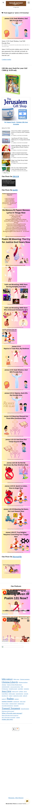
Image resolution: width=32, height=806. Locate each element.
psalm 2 (11, 695)
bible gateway (7, 679)
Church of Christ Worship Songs (14, 684)
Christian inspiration (25, 679)
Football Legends (13, 688)
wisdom (18, 717)
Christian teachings (23, 682)
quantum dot (16, 701)
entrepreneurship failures (15, 686)
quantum (17, 699)
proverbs (26, 693)
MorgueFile (17, 557)
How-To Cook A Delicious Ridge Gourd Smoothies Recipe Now (19, 168)
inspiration (26, 688)
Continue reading (6, 59)
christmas (4, 684)
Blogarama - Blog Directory (16, 798)
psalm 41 (25, 695)
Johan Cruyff (15, 691)
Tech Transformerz (5, 615)
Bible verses (16, 679)
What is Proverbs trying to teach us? (10, 715)
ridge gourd (22, 701)
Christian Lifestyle (10, 682)
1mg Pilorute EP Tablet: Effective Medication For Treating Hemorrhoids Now (20, 140)
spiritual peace (20, 703)
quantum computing (7, 701)
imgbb (15, 190)
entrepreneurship (6, 686)
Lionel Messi (5, 693)
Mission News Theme (11, 803)
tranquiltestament (25, 708)
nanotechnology (19, 693)
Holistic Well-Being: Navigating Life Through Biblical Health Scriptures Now (20, 147)
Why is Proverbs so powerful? (8, 717)
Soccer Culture (5, 703)
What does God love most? (8, 711)
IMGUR (16, 176)
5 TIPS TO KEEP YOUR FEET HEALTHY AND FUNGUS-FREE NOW (19, 154)
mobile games (12, 693)
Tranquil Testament (11, 708)
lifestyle (25, 691)
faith (22, 686)
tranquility (16, 705)
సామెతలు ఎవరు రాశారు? (7, 719)
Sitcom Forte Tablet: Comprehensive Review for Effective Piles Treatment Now (20, 132)
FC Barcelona (5, 688)
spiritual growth (13, 703)
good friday (20, 688)
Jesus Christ (6, 691)
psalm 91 (4, 699)
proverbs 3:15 (5, 695)
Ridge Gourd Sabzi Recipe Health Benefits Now (19, 161)
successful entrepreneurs (7, 705)
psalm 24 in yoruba (17, 695)
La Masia (21, 691)
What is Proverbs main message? (12, 713)
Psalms (10, 698)
